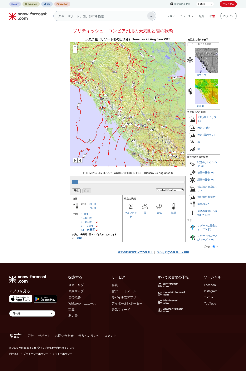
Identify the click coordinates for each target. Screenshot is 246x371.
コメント (110, 335)
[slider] (75, 182)
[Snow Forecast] (26, 16)
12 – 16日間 (88, 229)
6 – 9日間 (86, 222)
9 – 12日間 (87, 225)
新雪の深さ (203, 204)
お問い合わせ (64, 335)
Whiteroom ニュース (82, 303)
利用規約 (14, 353)
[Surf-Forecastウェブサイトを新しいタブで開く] (15, 4)
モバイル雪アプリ (124, 297)
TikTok (208, 297)
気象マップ (76, 291)
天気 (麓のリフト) (207, 134)
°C (208, 246)
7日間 (93, 208)
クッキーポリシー (62, 353)
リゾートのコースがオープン (207, 237)
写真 (201, 16)
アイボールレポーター (127, 303)
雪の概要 (74, 297)
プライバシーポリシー (35, 353)
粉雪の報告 (203, 172)
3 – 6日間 (86, 218)
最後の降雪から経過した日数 (207, 213)
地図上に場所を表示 (198, 39)
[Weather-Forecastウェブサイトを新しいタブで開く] (62, 4)
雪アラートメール (124, 291)
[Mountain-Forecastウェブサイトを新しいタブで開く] (31, 4)
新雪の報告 (203, 179)
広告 (30, 335)
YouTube (210, 303)
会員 (115, 285)
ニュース (185, 16)
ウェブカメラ (131, 214)
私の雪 (73, 315)
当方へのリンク (89, 335)
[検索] (151, 16)
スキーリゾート (79, 285)
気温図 (200, 106)
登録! (79, 238)
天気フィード (121, 309)
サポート (44, 335)
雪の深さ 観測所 (206, 196)
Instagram (210, 291)
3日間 (93, 204)
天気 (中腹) (203, 127)
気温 (173, 212)
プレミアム (228, 4)
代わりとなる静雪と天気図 (173, 252)
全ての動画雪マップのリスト (135, 252)
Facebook (210, 285)
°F (217, 246)
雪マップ (201, 75)
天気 (169, 16)
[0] (202, 166)
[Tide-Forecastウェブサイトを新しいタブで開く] (47, 4)
